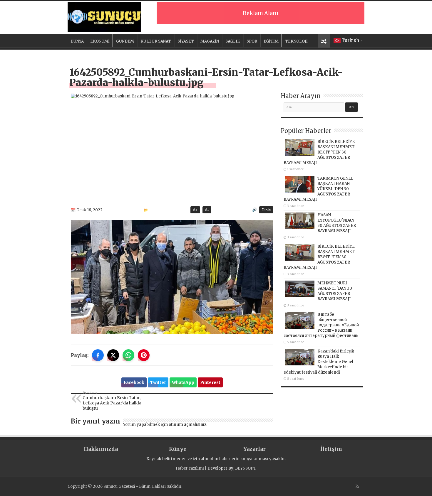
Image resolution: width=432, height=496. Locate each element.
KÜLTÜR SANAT (155, 41)
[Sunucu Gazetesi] (104, 17)
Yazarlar (254, 449)
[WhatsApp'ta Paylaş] (128, 355)
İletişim (331, 449)
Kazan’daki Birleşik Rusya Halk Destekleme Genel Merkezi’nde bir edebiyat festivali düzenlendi (319, 362)
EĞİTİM (271, 41)
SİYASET (186, 41)
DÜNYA (77, 41)
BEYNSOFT (245, 468)
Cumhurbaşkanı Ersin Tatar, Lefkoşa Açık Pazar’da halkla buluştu (112, 401)
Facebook (134, 382)
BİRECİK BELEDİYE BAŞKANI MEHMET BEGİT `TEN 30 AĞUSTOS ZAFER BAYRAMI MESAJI (319, 152)
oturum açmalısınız (187, 424)
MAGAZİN (209, 41)
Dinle (266, 209)
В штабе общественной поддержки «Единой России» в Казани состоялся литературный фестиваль (321, 325)
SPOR (252, 41)
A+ (195, 209)
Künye (177, 449)
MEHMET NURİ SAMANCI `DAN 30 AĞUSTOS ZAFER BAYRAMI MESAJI (334, 291)
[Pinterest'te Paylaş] (144, 355)
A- (207, 209)
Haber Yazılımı (190, 468)
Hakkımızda (101, 449)
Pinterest (210, 382)
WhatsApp (183, 382)
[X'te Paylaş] (113, 355)
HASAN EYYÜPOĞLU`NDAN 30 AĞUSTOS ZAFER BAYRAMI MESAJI (336, 222)
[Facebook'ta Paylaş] (98, 355)
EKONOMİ (100, 41)
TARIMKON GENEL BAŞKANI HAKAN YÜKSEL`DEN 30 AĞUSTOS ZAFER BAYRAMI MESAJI (319, 189)
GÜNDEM (125, 41)
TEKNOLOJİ (296, 41)
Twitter (158, 382)
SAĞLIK (232, 41)
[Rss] (357, 486)
